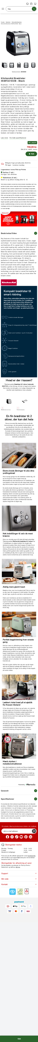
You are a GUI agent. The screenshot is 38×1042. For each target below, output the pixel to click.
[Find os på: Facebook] (7, 837)
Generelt (4, 790)
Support (4, 873)
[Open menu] (3, 9)
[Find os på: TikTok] (16, 837)
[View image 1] (4, 65)
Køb (19, 1039)
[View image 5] (33, 65)
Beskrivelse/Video (9, 233)
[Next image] (33, 44)
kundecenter (32, 856)
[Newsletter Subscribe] (34, 831)
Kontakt (4, 884)
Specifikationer (7, 799)
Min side (4, 878)
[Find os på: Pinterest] (26, 837)
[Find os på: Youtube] (21, 837)
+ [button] (2, 408)
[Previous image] (4, 44)
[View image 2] (11, 65)
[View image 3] (19, 65)
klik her (18, 867)
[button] (18, 43)
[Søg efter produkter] (34, 9)
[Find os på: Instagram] (12, 837)
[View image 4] (26, 65)
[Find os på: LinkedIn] (30, 837)
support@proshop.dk (19, 857)
